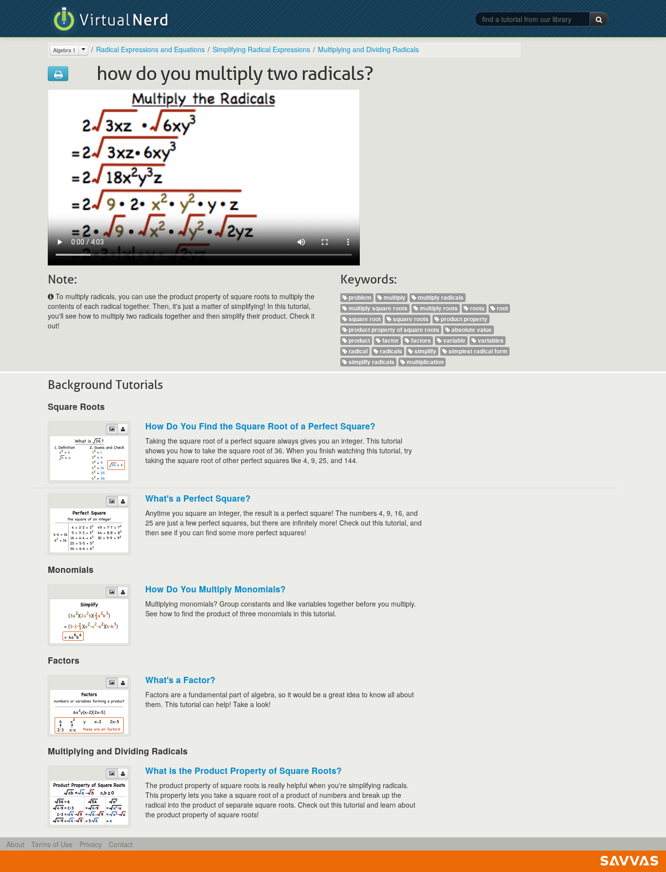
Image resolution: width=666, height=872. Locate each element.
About (15, 844)
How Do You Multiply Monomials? (215, 589)
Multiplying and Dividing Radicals (368, 49)
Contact (121, 844)
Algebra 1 (64, 50)
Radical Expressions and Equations (150, 49)
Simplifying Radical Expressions (261, 49)
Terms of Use (52, 844)
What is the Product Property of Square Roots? (243, 770)
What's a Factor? (180, 679)
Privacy (90, 844)
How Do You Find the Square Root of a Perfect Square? (260, 426)
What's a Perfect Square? (198, 498)
